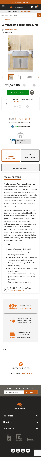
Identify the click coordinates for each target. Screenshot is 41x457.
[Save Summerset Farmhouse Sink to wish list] (32, 92)
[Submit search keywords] (39, 15)
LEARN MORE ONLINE (24, 323)
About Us (7, 422)
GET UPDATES (31, 392)
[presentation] (11, 77)
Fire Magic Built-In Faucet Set (23, 99)
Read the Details (16, 290)
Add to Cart (19, 92)
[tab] (10, 156)
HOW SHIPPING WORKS (24, 337)
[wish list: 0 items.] (32, 7)
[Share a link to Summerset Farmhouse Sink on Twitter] (29, 119)
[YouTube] (18, 450)
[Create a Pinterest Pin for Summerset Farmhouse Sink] (26, 119)
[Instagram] (13, 450)
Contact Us (8, 428)
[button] (16, 119)
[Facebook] (28, 450)
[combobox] (20, 15)
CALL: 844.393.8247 (25, 309)
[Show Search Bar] (38, 11)
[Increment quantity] (34, 85)
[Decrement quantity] (24, 85)
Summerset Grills (10, 30)
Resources (8, 415)
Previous (2, 77)
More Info (16, 102)
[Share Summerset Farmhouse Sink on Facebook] (22, 119)
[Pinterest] (23, 450)
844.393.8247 (27, 373)
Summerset (6, 20)
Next (39, 77)
